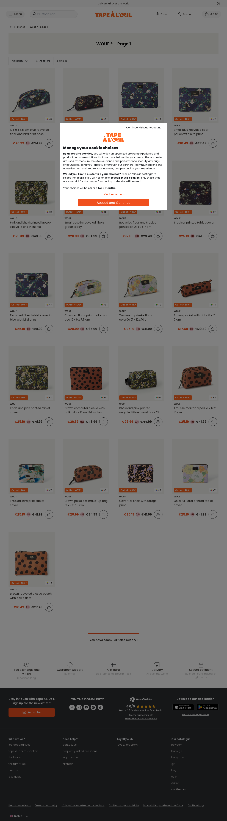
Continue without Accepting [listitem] (143, 127)
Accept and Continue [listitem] (113, 202)
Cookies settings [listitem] (114, 194)
